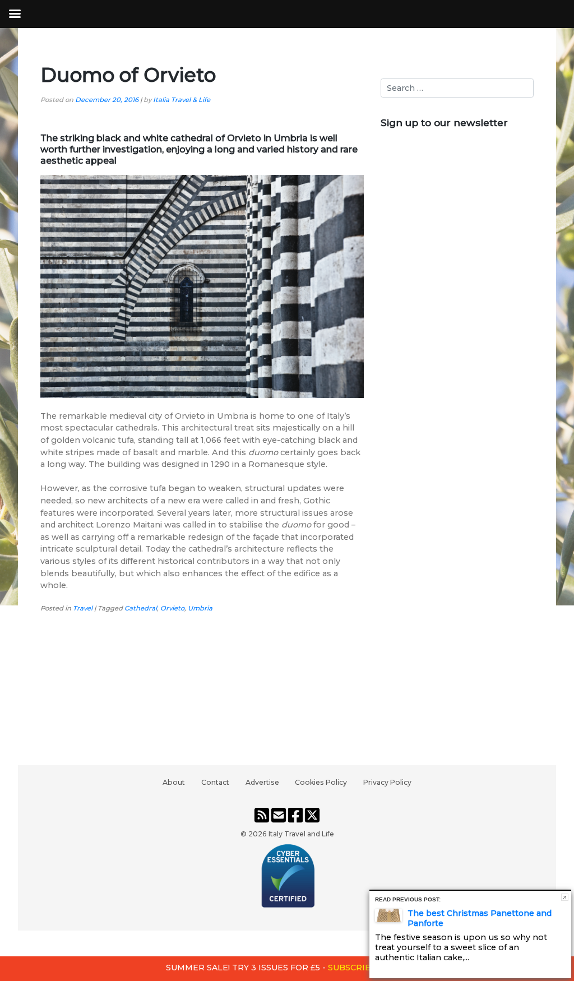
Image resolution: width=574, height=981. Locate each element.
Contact (215, 782)
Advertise (262, 782)
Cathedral (140, 608)
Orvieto (172, 608)
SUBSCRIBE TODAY (368, 968)
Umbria (200, 608)
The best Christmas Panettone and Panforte (480, 918)
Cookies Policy (321, 782)
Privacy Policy (387, 782)
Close (564, 897)
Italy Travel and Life (301, 834)
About (174, 782)
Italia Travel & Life (181, 100)
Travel (82, 608)
